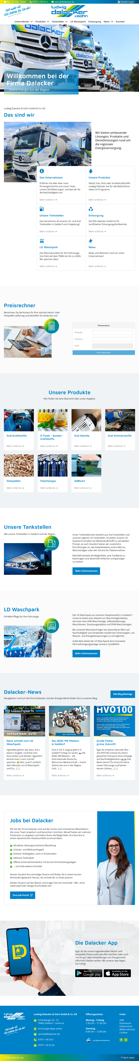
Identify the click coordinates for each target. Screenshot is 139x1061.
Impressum (125, 1023)
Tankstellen (58, 21)
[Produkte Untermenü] (48, 21)
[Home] (69, 11)
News (107, 21)
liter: (77, 346)
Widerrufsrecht (127, 1029)
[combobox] (112, 339)
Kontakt (120, 21)
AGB (121, 1020)
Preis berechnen (104, 352)
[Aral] (98, 1040)
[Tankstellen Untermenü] (66, 21)
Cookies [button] (123, 1032)
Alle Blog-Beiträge (122, 694)
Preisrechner (19, 305)
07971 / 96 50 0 (45, 1039)
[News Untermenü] (112, 21)
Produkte (40, 21)
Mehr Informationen (86, 570)
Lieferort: (79, 339)
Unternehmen (22, 21)
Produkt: (79, 332)
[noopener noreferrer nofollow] (117, 973)
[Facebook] (121, 1040)
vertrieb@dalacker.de (49, 1034)
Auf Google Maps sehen (50, 1028)
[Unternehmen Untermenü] (32, 21)
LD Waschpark (78, 21)
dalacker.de (17, 1057)
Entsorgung (95, 21)
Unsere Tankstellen (27, 527)
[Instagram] (126, 1040)
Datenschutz (125, 1026)
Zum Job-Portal (21, 895)
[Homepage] (14, 1016)
